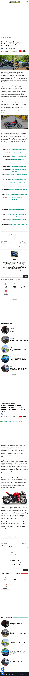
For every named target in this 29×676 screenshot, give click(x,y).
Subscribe (6, 290)
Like (5, 283)
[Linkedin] (13, 270)
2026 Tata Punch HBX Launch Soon (19, 340)
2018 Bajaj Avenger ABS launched (17, 162)
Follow (14, 283)
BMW (11, 347)
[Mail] (15, 270)
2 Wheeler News (8, 37)
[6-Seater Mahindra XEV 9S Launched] (5, 330)
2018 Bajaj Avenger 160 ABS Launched (17, 166)
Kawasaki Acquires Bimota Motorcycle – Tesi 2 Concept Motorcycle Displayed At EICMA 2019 (22, 244)
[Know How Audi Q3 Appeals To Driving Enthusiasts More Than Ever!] (5, 359)
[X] (18, 270)
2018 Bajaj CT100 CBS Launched (18, 146)
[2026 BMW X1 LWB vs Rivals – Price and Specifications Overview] (5, 368)
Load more (14, 374)
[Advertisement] (14, 19)
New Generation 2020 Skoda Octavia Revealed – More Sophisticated (7, 243)
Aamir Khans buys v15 (18, 206)
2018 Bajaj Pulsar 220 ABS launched (18, 186)
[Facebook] (8, 270)
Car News (12, 328)
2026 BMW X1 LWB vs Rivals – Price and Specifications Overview (18, 369)
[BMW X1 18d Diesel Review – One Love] (5, 349)
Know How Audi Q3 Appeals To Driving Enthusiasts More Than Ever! (18, 359)
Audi (11, 356)
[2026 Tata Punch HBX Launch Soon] (5, 340)
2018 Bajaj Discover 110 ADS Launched (17, 149)
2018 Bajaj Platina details (18, 159)
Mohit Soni (7, 48)
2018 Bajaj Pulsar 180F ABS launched (17, 182)
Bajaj (10, 39)
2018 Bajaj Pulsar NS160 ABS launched (17, 179)
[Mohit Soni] (2, 48)
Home (2, 37)
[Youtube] (20, 270)
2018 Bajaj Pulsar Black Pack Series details (17, 194)
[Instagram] (10, 270)
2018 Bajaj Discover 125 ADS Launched (17, 156)
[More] (17, 235)
